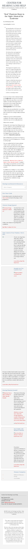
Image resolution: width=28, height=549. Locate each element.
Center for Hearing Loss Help (14, 4)
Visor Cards (5, 197)
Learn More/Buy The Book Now (10, 384)
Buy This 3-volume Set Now (9, 227)
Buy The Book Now (20, 423)
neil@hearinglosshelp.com (9, 502)
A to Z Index (17, 478)
